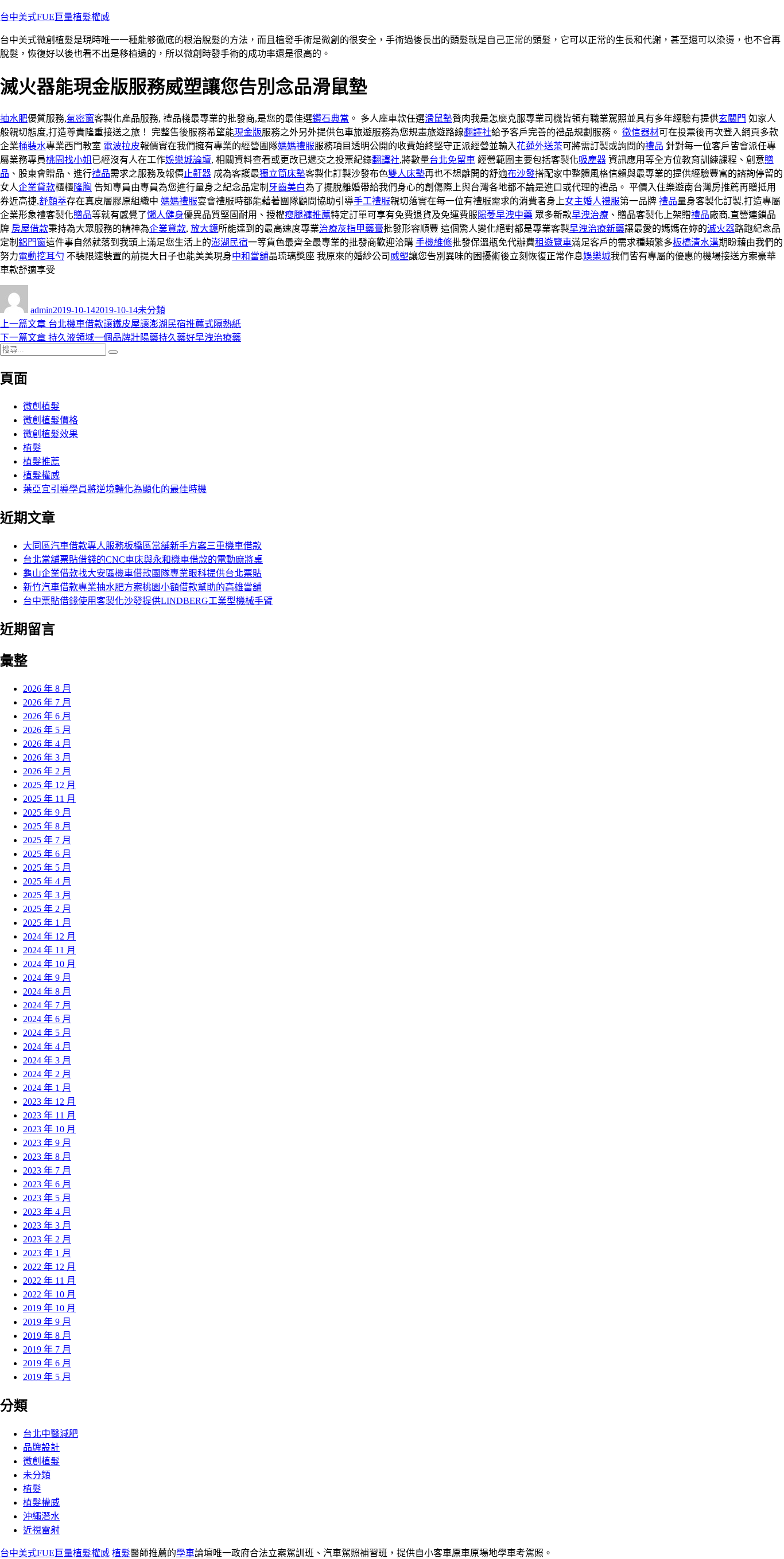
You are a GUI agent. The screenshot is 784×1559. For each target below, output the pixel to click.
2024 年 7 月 (47, 1005)
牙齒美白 (287, 187)
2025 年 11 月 (49, 799)
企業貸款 (36, 187)
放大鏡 (204, 228)
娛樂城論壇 (188, 160)
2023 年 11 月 (49, 1115)
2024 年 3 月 (47, 1060)
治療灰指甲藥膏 (351, 228)
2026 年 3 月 (47, 757)
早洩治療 (590, 215)
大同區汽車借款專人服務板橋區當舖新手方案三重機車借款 (142, 546)
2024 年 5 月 (47, 1033)
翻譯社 (477, 132)
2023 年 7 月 (47, 1170)
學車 (185, 1553)
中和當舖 (250, 256)
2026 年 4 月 (47, 744)
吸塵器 (592, 160)
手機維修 (434, 242)
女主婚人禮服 (592, 201)
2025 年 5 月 (47, 867)
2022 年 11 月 (49, 1280)
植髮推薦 (41, 461)
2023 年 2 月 (47, 1239)
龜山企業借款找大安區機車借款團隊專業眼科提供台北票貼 (142, 573)
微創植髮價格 (50, 420)
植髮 (32, 448)
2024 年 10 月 (49, 964)
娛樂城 (597, 256)
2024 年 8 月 (47, 991)
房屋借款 (29, 228)
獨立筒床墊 (282, 173)
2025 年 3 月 (47, 895)
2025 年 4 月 (47, 881)
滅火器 (721, 228)
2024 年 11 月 (49, 950)
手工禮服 (372, 201)
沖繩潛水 (41, 1516)
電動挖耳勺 (41, 256)
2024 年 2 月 (47, 1074)
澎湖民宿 (229, 242)
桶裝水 (32, 146)
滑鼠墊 (438, 118)
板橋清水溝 (696, 242)
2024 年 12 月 (49, 936)
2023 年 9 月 (47, 1143)
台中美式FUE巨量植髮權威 (55, 17)
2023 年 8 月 (47, 1157)
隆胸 (82, 187)
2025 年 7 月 (47, 840)
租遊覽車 (553, 242)
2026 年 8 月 (47, 688)
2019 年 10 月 (49, 1308)
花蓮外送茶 (539, 146)
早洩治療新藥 (596, 228)
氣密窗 (80, 118)
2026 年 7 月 (47, 702)
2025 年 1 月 (47, 922)
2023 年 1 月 (47, 1253)
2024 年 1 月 (47, 1088)
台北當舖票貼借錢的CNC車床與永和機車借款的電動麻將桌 (143, 559)
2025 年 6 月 (47, 854)
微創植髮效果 (50, 434)
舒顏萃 (53, 201)
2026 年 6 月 (47, 716)
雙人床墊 (406, 173)
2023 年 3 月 (47, 1225)
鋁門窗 (32, 242)
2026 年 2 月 (47, 771)
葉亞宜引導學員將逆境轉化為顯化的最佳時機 (115, 489)
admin (41, 310)
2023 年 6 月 (47, 1184)
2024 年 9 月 (47, 978)
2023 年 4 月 (47, 1212)
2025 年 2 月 (47, 909)
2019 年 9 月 (47, 1322)
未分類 (151, 310)
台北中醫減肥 (50, 1434)
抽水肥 (14, 118)
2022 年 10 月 (49, 1294)
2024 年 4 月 (47, 1046)
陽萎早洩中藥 (505, 215)
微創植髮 (41, 406)
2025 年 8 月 (47, 826)
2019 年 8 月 (47, 1335)
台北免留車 (452, 160)
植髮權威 (41, 475)
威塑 (399, 256)
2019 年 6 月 (47, 1363)
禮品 (654, 146)
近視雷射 (41, 1530)
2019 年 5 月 (47, 1377)
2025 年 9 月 (47, 812)
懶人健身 (165, 215)
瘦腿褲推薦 (308, 215)
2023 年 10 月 (49, 1129)
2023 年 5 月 (47, 1198)
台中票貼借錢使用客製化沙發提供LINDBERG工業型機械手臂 (148, 601)
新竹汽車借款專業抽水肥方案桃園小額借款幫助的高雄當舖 (142, 587)
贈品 (82, 215)
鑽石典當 (330, 118)
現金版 (248, 132)
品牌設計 (41, 1447)
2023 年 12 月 (49, 1101)
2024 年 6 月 (47, 1019)
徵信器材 (640, 132)
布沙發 (521, 173)
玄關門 (732, 118)
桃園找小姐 (69, 160)
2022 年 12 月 (49, 1267)
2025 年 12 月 (49, 785)
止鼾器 (197, 173)
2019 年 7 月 (47, 1349)
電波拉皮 (121, 146)
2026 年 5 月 (47, 730)
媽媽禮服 (296, 146)
